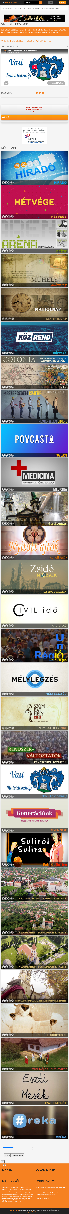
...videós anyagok (7, 8)
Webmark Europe (39, 1212)
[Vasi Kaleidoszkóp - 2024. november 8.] (37, 92)
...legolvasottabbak (19, 8)
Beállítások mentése (17, 1155)
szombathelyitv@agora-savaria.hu (48, 1194)
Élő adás (62, 3)
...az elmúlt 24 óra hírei (33, 8)
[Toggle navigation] (50, 2)
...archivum (57, 8)
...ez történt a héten (47, 8)
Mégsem (7, 1155)
